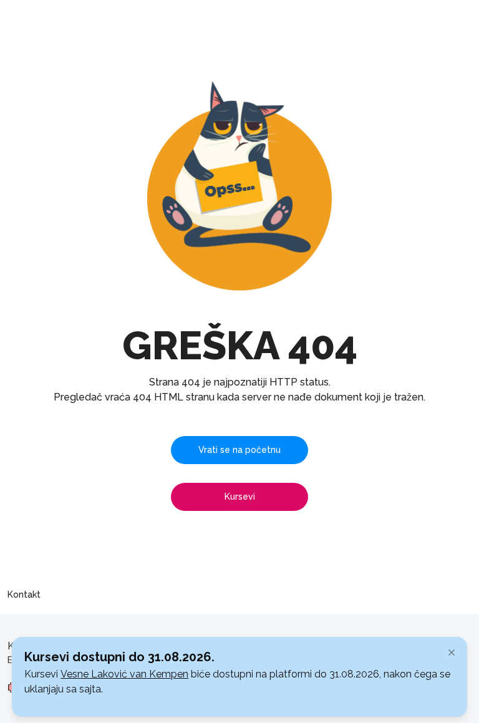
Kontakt (24, 594)
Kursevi (240, 497)
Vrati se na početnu (239, 450)
